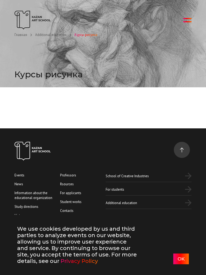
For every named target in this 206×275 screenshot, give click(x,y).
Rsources (67, 184)
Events (19, 175)
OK (181, 259)
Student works (71, 202)
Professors (68, 175)
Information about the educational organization (33, 195)
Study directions (26, 206)
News (18, 184)
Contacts (66, 210)
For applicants (70, 193)
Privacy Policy (79, 261)
